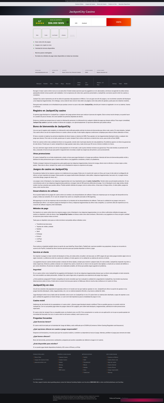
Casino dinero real (113, 359)
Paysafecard (86, 362)
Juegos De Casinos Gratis (42, 359)
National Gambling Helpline (74, 382)
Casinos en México (113, 357)
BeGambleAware (110, 382)
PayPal (85, 357)
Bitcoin (85, 365)
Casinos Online (79, 4)
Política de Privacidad (115, 398)
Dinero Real (38, 357)
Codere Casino (63, 359)
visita (118, 22)
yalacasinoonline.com (40, 362)
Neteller (85, 367)
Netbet (61, 362)
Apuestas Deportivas (124, 4)
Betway (61, 365)
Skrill (84, 359)
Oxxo (84, 370)
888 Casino (62, 370)
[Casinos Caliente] (41, 4)
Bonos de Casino (101, 4)
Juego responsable (113, 370)
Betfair (61, 367)
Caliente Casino (63, 357)
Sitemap (110, 372)
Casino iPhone (112, 367)
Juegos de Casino (90, 4)
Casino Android (112, 365)
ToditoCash (86, 372)
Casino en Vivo (112, 4)
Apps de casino (112, 362)
